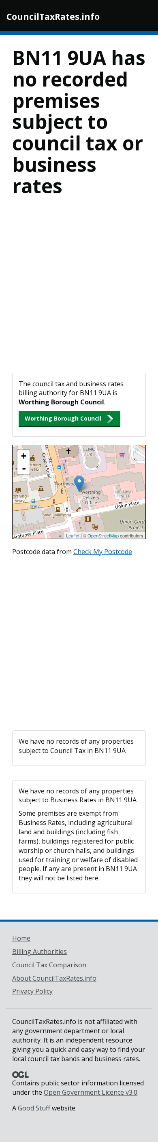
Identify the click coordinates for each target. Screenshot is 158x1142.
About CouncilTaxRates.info (54, 978)
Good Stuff (34, 1108)
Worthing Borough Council (63, 418)
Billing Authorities (39, 951)
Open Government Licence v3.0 (90, 1092)
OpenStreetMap (103, 535)
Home (21, 938)
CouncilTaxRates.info (53, 16)
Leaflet (72, 535)
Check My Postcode (102, 551)
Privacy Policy (32, 991)
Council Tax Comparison (49, 964)
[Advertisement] (79, 290)
